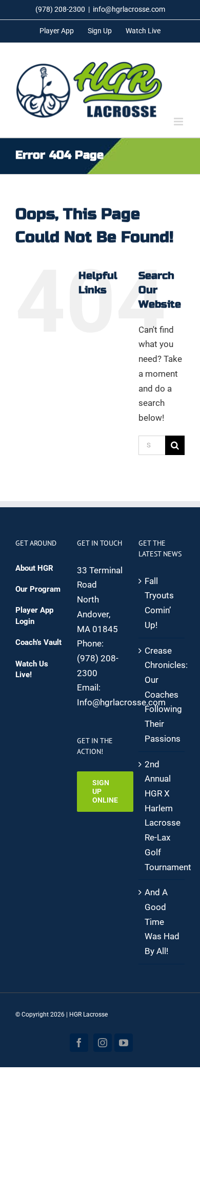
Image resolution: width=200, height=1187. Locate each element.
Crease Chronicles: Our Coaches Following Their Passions (162, 694)
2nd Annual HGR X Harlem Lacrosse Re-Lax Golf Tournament (162, 815)
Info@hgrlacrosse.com (121, 702)
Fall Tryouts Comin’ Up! (159, 603)
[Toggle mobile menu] (179, 121)
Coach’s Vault (38, 642)
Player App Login (34, 615)
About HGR (34, 568)
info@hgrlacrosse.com (129, 9)
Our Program (38, 589)
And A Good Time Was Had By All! (162, 921)
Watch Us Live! (31, 669)
